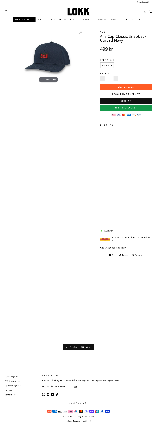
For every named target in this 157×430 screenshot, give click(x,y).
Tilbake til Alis (80, 347)
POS (67, 421)
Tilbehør (86, 19)
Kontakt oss (10, 394)
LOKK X (127, 19)
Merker (100, 19)
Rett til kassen (126, 108)
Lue (51, 19)
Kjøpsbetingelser (12, 385)
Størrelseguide (12, 376)
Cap (40, 19)
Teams (113, 19)
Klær (72, 19)
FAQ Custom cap (12, 381)
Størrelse (107, 60)
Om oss (8, 390)
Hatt (61, 19)
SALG (139, 19)
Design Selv (24, 19)
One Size (107, 65)
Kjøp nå (126, 101)
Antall (105, 73)
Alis (103, 32)
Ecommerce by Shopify (82, 421)
